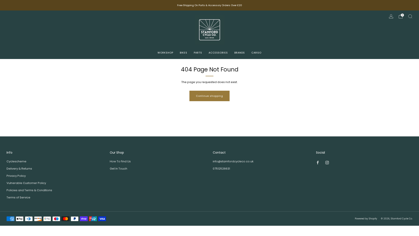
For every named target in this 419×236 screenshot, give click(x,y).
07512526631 (221, 169)
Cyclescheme (16, 161)
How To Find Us (120, 161)
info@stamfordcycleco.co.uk (233, 161)
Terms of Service (18, 197)
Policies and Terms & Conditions (29, 190)
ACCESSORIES (218, 52)
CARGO (256, 52)
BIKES (183, 52)
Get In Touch (118, 169)
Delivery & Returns (19, 169)
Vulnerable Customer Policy (26, 183)
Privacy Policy (16, 176)
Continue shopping (209, 96)
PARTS (198, 52)
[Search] (410, 16)
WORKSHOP (165, 52)
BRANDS (239, 52)
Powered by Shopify (366, 218)
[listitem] (209, 5)
